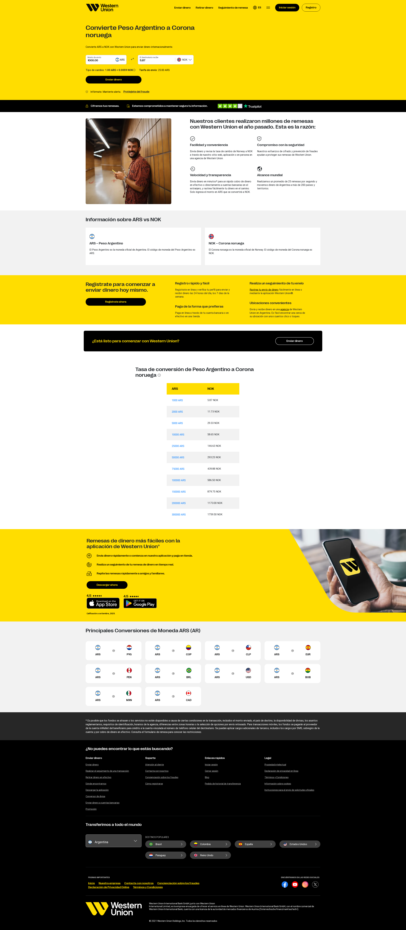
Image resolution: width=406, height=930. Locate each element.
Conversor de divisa (95, 796)
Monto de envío (94, 57)
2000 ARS (177, 411)
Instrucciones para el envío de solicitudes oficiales (289, 790)
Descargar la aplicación (97, 790)
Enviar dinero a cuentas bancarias (102, 802)
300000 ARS (179, 514)
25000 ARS (178, 446)
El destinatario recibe (149, 57)
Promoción (91, 809)
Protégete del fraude (136, 91)
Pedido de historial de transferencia (223, 783)
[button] (257, 7)
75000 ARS (178, 468)
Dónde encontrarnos (96, 783)
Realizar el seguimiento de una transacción (107, 771)
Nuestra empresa (110, 883)
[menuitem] (102, 7)
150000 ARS (179, 491)
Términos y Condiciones (276, 777)
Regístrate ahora (115, 301)
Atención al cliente (154, 764)
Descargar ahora (107, 585)
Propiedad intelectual (275, 764)
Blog (207, 777)
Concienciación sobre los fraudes (161, 777)
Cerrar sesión (211, 771)
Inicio (91, 883)
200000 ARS (179, 503)
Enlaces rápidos (215, 758)
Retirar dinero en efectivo (98, 777)
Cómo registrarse (154, 783)
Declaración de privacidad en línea (281, 771)
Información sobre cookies (278, 783)
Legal (268, 758)
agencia (284, 309)
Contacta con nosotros (156, 771)
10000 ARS (178, 434)
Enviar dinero (113, 79)
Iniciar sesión (211, 764)
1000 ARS (177, 400)
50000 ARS (178, 457)
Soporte (150, 758)
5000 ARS (177, 423)
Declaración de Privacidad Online (108, 887)
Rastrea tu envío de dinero (264, 289)
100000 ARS (179, 480)
